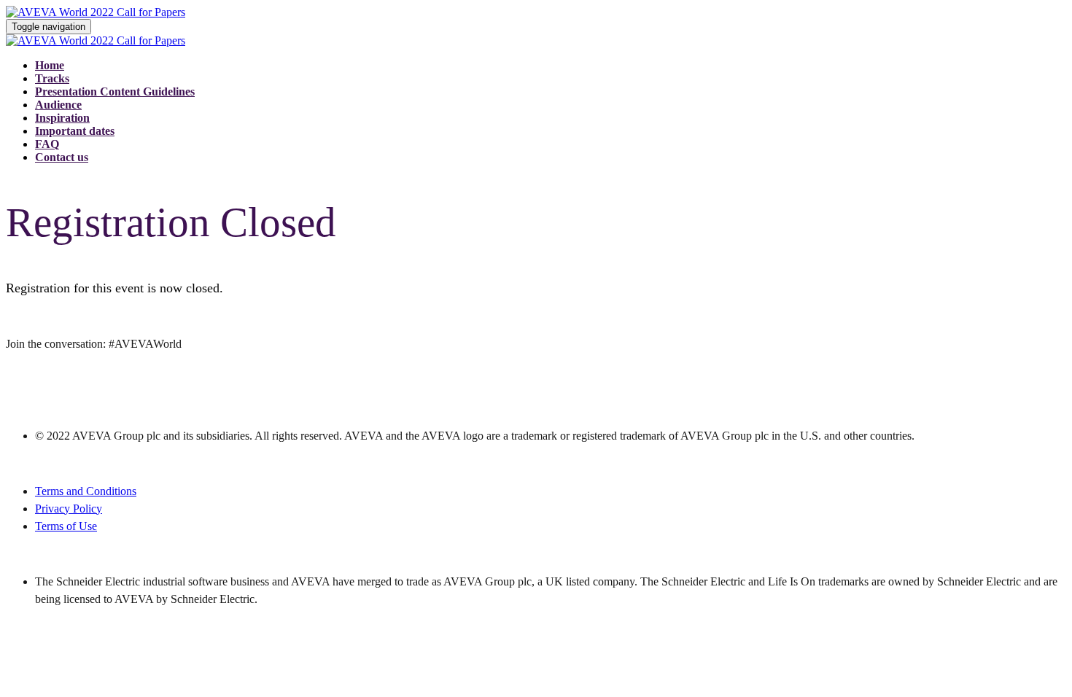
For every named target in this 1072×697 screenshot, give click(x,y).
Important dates (74, 131)
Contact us (61, 157)
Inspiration (62, 118)
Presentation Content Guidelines (115, 91)
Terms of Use (66, 526)
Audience (58, 104)
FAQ (47, 144)
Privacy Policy (68, 508)
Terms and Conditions (85, 491)
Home (49, 65)
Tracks (52, 78)
